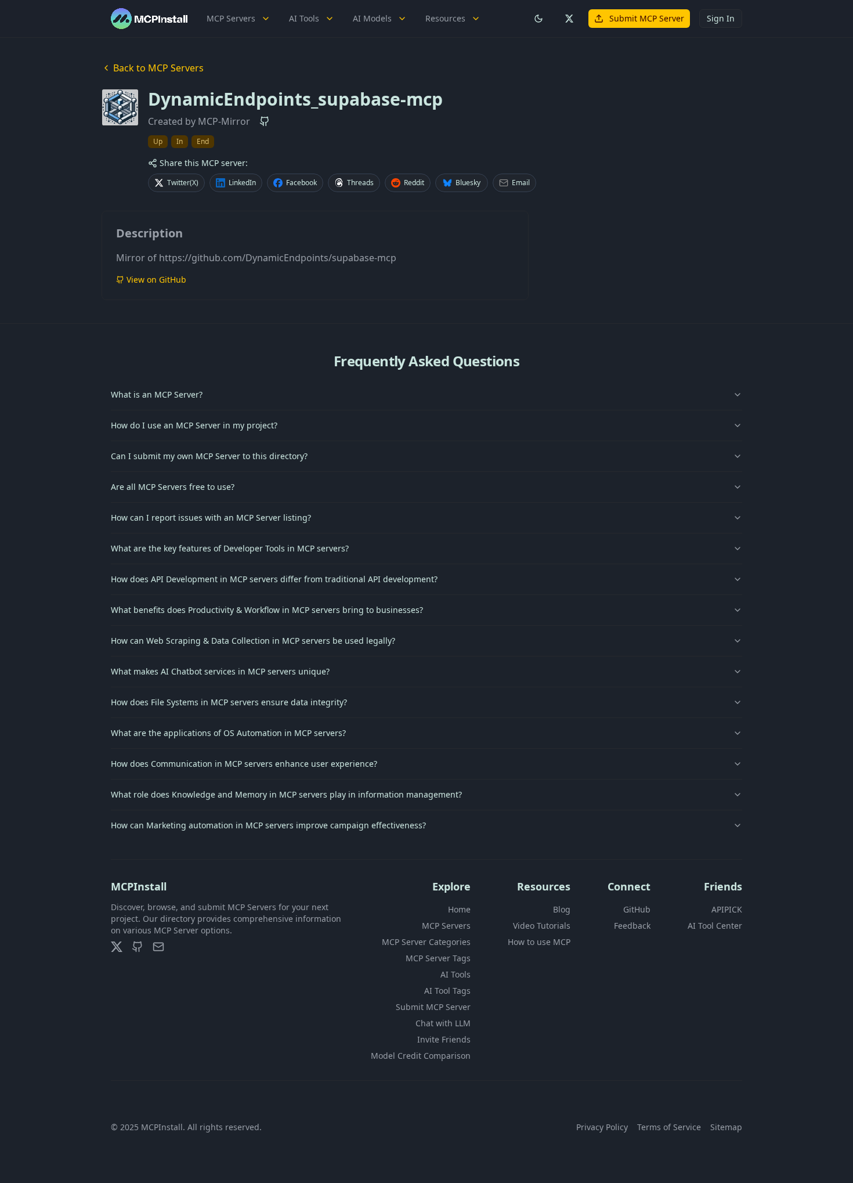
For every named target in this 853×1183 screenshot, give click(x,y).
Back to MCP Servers (158, 68)
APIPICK (726, 909)
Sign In (721, 18)
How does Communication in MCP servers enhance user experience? (244, 763)
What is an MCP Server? (157, 394)
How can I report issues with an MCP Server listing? (211, 517)
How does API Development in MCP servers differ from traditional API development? (274, 579)
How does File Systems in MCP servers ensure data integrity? (229, 702)
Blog (561, 909)
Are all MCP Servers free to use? (172, 486)
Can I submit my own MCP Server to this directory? (209, 455)
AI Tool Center (715, 925)
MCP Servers (231, 18)
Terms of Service (669, 1126)
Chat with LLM (443, 1023)
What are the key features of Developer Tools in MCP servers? (230, 548)
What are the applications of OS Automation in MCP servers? (228, 732)
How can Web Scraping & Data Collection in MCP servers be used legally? (253, 640)
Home (459, 909)
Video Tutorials (541, 925)
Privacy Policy (602, 1126)
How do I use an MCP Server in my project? (194, 425)
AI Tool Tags (447, 990)
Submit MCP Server (646, 18)
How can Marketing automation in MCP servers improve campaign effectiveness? (268, 825)
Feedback (632, 925)
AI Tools (304, 18)
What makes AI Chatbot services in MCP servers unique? (220, 671)
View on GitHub (156, 279)
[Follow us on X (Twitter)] (568, 18)
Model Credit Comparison (421, 1055)
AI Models (372, 18)
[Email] (158, 947)
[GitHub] (137, 947)
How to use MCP (539, 941)
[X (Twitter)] (116, 947)
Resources (445, 18)
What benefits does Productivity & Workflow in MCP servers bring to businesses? (267, 609)
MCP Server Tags (438, 958)
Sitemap (726, 1126)
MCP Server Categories (426, 941)
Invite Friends (444, 1039)
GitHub (636, 909)
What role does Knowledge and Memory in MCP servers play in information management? (286, 794)
